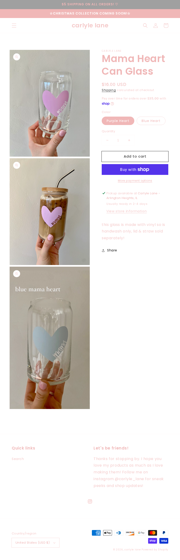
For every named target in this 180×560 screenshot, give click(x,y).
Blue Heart (151, 120)
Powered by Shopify (155, 549)
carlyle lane (132, 549)
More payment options (135, 181)
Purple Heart (118, 120)
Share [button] (112, 250)
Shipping (109, 90)
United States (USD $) (32, 542)
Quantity (108, 131)
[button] (14, 25)
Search (18, 459)
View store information (126, 211)
